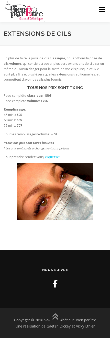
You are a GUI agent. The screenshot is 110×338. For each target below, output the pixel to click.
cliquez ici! (52, 157)
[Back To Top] (55, 317)
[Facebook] (55, 283)
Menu (101, 9)
